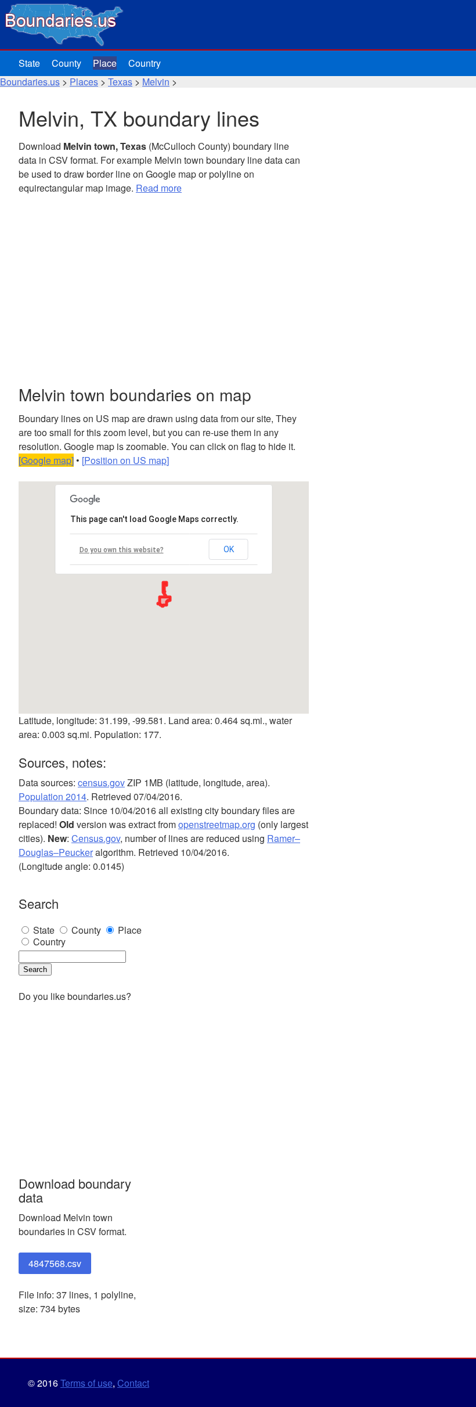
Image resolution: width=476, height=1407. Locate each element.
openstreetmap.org (216, 824)
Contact (133, 1383)
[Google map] (46, 460)
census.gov (101, 782)
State (29, 63)
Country (144, 63)
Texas (120, 81)
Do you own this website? (122, 550)
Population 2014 (52, 796)
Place (105, 63)
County (66, 63)
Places (84, 81)
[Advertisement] (164, 290)
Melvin (156, 81)
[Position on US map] (125, 460)
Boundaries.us (30, 81)
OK (228, 549)
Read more (159, 188)
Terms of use (86, 1383)
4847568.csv (54, 1263)
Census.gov (95, 838)
